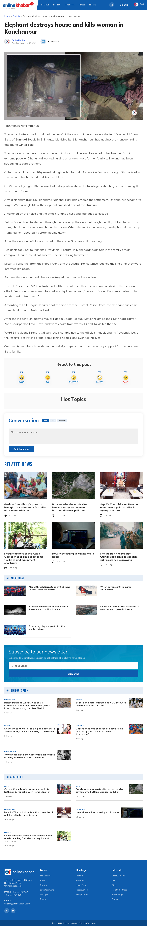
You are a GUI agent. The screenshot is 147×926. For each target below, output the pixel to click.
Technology (117, 894)
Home (7, 16)
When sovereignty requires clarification (115, 588)
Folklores (80, 880)
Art (113, 880)
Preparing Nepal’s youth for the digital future (47, 627)
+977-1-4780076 (20, 892)
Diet (114, 885)
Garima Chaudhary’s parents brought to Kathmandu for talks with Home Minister (25, 507)
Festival (79, 875)
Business (44, 899)
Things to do (82, 894)
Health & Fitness (119, 890)
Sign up (124, 4)
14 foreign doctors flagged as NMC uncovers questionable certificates (101, 704)
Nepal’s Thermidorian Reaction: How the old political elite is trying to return (120, 507)
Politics (45, 4)
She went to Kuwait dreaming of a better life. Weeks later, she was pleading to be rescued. (30, 730)
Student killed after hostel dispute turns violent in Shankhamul (48, 608)
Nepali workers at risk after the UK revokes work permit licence (120, 608)
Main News (45, 875)
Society (16, 16)
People (115, 899)
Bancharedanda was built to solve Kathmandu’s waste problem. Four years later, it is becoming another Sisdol (27, 705)
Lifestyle (70, 4)
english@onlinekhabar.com (17, 903)
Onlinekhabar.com (13, 886)
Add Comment (21, 449)
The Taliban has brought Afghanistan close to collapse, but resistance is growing (119, 556)
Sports (92, 4)
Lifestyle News (118, 875)
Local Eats (81, 885)
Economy (57, 4)
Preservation (82, 890)
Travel (82, 4)
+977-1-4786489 (13, 895)
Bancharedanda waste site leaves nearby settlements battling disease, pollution (69, 507)
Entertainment (47, 890)
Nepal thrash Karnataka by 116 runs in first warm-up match (49, 588)
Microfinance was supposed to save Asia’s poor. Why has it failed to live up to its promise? (99, 731)
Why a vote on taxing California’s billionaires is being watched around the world (29, 756)
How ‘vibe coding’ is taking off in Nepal (73, 555)
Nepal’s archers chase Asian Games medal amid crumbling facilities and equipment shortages (23, 558)
